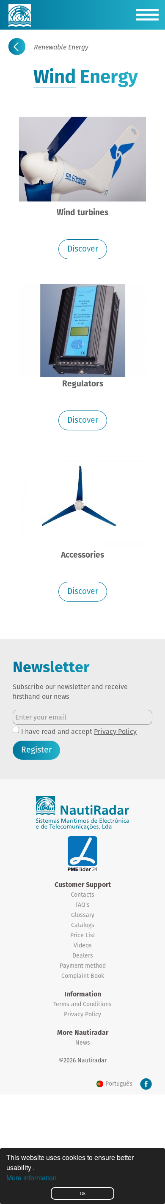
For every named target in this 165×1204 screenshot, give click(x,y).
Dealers (82, 955)
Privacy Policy (115, 731)
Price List (82, 935)
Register (36, 749)
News (82, 1042)
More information (31, 1177)
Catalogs (82, 925)
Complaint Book (82, 975)
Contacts (82, 894)
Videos (83, 945)
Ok (82, 1193)
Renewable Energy (61, 47)
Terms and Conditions (82, 1004)
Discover (82, 248)
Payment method (83, 965)
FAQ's (82, 904)
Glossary (82, 915)
